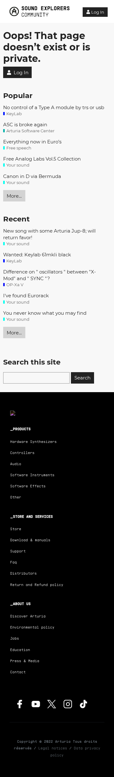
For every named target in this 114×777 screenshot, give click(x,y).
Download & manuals (30, 539)
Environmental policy (32, 627)
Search (82, 378)
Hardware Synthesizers (33, 441)
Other (15, 497)
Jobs (14, 638)
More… (14, 196)
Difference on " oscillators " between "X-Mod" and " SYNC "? (49, 275)
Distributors (23, 573)
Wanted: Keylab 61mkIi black (37, 255)
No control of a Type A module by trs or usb (53, 107)
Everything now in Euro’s (32, 142)
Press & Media (24, 660)
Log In (97, 12)
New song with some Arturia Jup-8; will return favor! (49, 234)
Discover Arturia (28, 616)
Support (18, 551)
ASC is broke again (25, 125)
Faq (13, 562)
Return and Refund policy (36, 584)
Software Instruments (32, 474)
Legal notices (52, 748)
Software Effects (28, 486)
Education (20, 649)
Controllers (22, 452)
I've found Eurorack (26, 296)
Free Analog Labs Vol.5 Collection (42, 159)
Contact (18, 671)
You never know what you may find (44, 313)
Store (15, 528)
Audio (15, 463)
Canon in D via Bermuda (32, 176)
